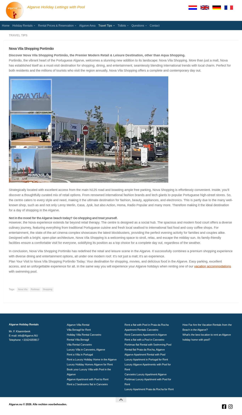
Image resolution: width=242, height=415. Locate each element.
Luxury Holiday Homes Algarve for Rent (90, 364)
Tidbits (122, 25)
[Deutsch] (218, 7)
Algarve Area (87, 25)
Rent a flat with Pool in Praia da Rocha (147, 324)
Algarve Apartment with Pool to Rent (87, 379)
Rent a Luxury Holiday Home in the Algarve (92, 359)
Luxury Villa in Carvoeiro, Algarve (86, 349)
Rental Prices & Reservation (56, 25)
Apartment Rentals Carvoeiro (141, 329)
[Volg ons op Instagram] (230, 406)
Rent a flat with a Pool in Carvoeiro (144, 339)
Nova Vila (22, 289)
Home (6, 25)
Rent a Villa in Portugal (80, 354)
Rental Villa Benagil (78, 339)
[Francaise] (230, 7)
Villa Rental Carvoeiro (79, 344)
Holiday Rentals (22, 25)
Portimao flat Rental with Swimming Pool (148, 344)
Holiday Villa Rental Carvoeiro (84, 334)
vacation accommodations (212, 266)
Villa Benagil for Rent (79, 329)
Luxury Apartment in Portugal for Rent (146, 359)
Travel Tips (105, 25)
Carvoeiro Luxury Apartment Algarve (146, 374)
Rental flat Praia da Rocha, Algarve (145, 349)
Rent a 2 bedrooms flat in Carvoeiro (87, 384)
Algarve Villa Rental (78, 324)
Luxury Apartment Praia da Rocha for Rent (149, 389)
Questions (137, 25)
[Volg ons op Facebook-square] (224, 406)
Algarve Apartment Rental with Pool (145, 354)
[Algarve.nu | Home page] (15, 10)
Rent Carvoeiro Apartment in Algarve (146, 334)
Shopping (47, 289)
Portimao (35, 289)
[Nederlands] (194, 7)
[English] (206, 7)
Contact (154, 25)
